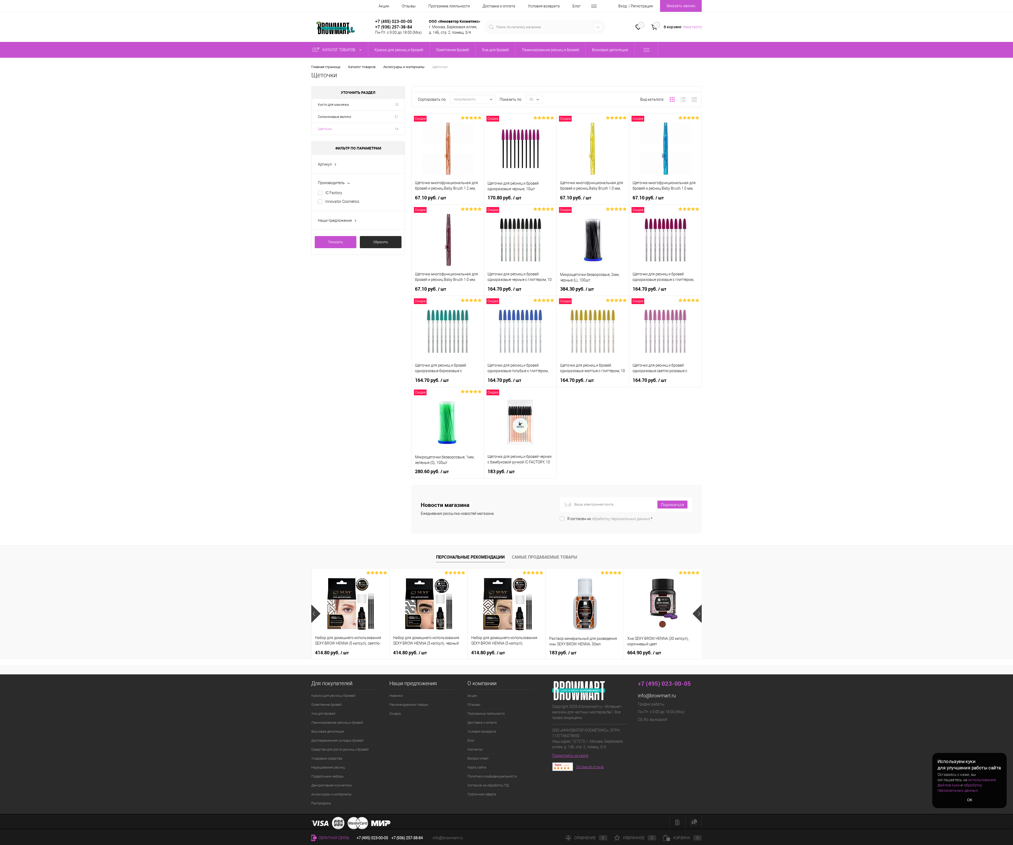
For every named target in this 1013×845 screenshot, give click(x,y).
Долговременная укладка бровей (337, 740)
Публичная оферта (481, 794)
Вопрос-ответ (478, 758)
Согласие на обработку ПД (488, 785)
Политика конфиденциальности (492, 776)
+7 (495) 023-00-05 (393, 21)
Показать (335, 242)
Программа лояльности (449, 6)
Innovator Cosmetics (342, 201)
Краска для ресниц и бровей (333, 696)
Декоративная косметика (331, 785)
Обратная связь (334, 838)
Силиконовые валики (334, 117)
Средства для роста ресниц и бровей (340, 749)
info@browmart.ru (657, 695)
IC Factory (333, 193)
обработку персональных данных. (621, 519)
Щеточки (325, 129)
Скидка (395, 714)
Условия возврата (544, 6)
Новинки (396, 696)
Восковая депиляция (327, 731)
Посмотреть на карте (570, 755)
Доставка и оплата (498, 6)
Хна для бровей (323, 714)
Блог (576, 6)
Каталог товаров (339, 50)
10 (396, 105)
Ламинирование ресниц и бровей (337, 722)
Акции (384, 6)
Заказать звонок (680, 6)
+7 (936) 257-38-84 (407, 838)
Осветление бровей (326, 705)
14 (396, 129)
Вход (622, 6)
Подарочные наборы (327, 776)
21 (396, 117)
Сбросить (380, 242)
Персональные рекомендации (470, 557)
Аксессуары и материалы (331, 794)
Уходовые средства (326, 758)
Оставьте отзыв (590, 767)
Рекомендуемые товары (408, 705)
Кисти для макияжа (333, 105)
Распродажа (321, 803)
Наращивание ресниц (328, 767)
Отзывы (409, 6)
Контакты (475, 749)
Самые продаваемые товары (544, 557)
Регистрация (642, 6)
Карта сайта (476, 767)
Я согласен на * (609, 519)
